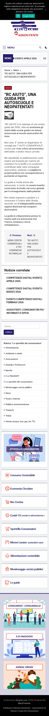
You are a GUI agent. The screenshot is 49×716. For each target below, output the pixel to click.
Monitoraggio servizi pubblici (19, 387)
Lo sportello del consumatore (19, 382)
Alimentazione (12, 348)
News (8, 88)
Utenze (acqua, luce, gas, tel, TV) (20, 421)
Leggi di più (28, 16)
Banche (9, 370)
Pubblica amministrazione (17, 404)
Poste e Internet (13, 399)
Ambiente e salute (14, 353)
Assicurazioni (12, 359)
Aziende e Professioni (15, 365)
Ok (18, 16)
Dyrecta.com (21, 700)
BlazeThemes (24, 703)
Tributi (8, 415)
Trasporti (10, 410)
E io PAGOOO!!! (12, 376)
